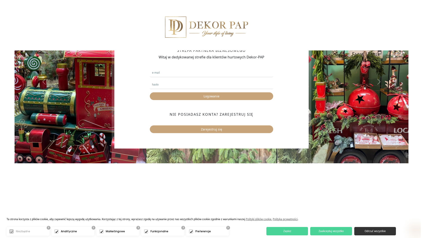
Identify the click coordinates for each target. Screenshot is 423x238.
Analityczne (69, 231)
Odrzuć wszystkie (375, 231)
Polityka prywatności (285, 219)
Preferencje (203, 231)
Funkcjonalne (159, 231)
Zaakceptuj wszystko (331, 231)
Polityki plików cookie (258, 219)
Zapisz (287, 231)
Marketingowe (115, 231)
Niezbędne (23, 231)
